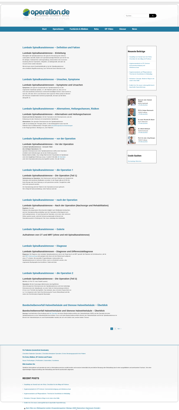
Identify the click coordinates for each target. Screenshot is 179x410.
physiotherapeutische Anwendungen (62, 125)
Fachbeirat (55, 360)
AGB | (74, 408)
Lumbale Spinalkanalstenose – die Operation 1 (48, 170)
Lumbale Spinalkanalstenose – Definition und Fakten (51, 47)
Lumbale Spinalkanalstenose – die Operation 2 (48, 273)
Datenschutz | (81, 408)
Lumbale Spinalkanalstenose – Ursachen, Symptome (51, 79)
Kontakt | (97, 408)
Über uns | (33, 408)
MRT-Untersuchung (31, 256)
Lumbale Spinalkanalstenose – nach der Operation (50, 199)
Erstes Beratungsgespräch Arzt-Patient (73, 353)
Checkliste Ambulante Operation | (52, 353)
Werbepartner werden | (44, 408)
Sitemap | (69, 408)
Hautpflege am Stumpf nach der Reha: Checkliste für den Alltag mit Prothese (46, 384)
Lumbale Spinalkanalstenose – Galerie (43, 229)
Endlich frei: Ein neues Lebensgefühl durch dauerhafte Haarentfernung (44, 402)
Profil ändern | (40, 360)
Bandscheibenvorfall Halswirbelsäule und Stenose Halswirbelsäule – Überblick (65, 305)
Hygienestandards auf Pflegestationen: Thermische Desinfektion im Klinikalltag (47, 393)
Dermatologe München (134, 161)
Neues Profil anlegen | (29, 360)
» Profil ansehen (143, 105)
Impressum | (90, 408)
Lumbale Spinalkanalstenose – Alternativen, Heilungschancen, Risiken (61, 108)
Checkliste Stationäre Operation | (32, 353)
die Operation (62, 157)
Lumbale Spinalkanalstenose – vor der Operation (49, 138)
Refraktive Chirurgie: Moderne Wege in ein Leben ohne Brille (41, 398)
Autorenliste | (48, 360)
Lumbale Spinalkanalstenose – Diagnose (45, 245)
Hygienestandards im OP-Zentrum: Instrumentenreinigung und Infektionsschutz (139, 65)
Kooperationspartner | (59, 408)
